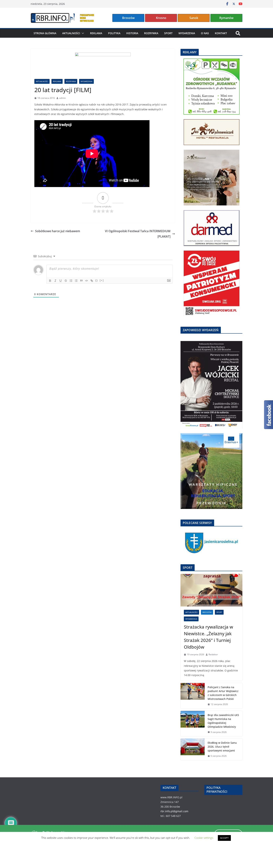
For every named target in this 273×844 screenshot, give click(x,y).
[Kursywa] (55, 280)
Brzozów (128, 18)
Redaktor (213, 654)
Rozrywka (151, 33)
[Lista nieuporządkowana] (76, 280)
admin (62, 98)
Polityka (114, 33)
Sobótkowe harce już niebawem (57, 231)
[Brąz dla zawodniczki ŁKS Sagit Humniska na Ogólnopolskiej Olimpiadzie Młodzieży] (193, 723)
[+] (102, 280)
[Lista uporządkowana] (71, 280)
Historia (132, 33)
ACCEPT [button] (224, 838)
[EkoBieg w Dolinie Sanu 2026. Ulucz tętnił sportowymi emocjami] (193, 749)
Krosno (161, 18)
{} (96, 280)
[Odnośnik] (91, 280)
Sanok (193, 18)
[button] (82, 33)
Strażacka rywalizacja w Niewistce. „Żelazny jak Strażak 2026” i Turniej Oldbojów (208, 637)
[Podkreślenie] (60, 280)
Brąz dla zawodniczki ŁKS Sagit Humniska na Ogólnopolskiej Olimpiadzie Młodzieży (223, 720)
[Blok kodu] (86, 280)
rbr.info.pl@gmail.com (174, 811)
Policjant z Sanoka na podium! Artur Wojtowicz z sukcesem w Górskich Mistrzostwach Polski (223, 693)
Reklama (96, 33)
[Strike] (65, 280)
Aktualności (71, 33)
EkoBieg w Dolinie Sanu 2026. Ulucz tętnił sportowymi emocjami (222, 746)
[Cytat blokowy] (81, 280)
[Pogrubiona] (50, 280)
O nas (205, 33)
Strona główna (45, 33)
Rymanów (226, 18)
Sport (168, 33)
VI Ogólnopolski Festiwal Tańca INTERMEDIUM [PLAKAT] (137, 233)
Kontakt (221, 33)
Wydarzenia (186, 33)
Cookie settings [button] (203, 838)
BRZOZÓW (207, 612)
